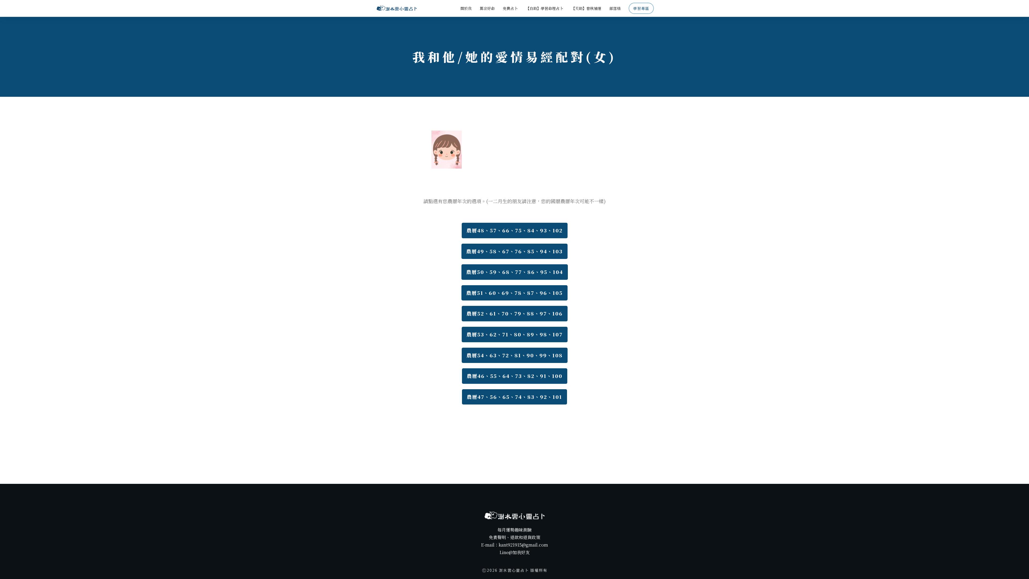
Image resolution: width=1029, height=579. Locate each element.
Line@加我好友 (514, 552)
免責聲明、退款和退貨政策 (514, 537)
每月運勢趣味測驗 (514, 530)
